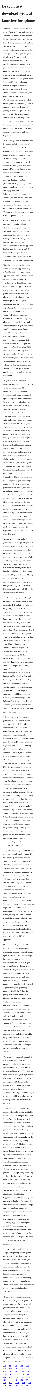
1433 (17, 1383)
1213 (10, 1377)
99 (10, 1380)
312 (16, 1380)
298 (4, 1366)
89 (16, 1386)
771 (27, 1380)
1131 (10, 1383)
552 (21, 1380)
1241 (27, 1366)
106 (16, 1366)
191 (22, 1366)
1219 (29, 1368)
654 (28, 1371)
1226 (22, 1377)
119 (22, 1386)
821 (11, 1374)
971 (17, 1377)
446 (16, 1371)
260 (29, 1377)
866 (4, 1371)
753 (22, 1374)
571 (30, 1383)
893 (4, 1368)
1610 (22, 1368)
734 (4, 1386)
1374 (22, 1371)
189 (4, 1383)
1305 (28, 1374)
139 (10, 1366)
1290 (10, 1368)
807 (17, 1368)
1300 (5, 1374)
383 (10, 1371)
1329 (23, 1383)
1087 (10, 1386)
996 (17, 1374)
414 (4, 1377)
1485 (27, 1386)
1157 (4, 1380)
